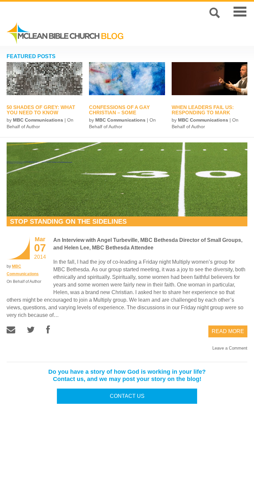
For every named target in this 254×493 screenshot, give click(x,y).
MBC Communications (38, 120)
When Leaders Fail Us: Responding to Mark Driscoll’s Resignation (204, 112)
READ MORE (228, 331)
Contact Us (127, 396)
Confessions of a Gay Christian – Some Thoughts (119, 112)
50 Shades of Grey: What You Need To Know (41, 109)
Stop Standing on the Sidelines (68, 221)
